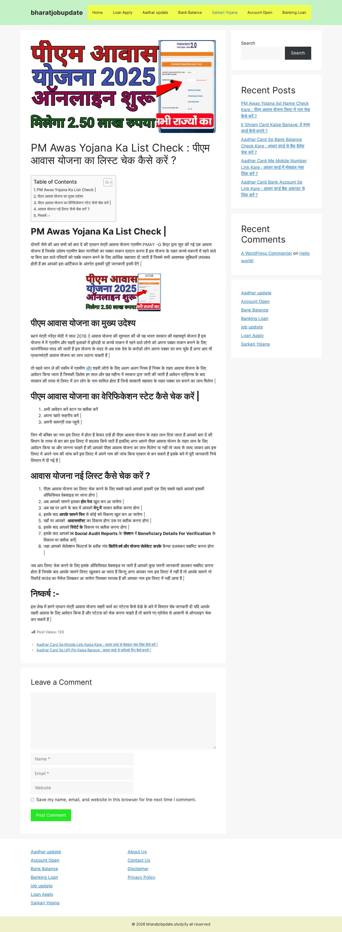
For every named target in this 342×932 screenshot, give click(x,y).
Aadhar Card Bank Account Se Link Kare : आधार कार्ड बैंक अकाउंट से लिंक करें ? (273, 188)
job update (252, 327)
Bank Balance (190, 12)
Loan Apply (122, 12)
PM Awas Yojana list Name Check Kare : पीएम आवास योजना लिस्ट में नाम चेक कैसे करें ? (275, 110)
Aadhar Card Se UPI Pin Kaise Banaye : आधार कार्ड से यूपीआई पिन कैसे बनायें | (94, 650)
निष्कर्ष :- (44, 215)
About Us (137, 851)
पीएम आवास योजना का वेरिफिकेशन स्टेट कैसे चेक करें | (74, 202)
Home (97, 12)
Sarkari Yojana (224, 12)
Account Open (259, 12)
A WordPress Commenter (266, 253)
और (89, 368)
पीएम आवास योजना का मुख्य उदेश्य (61, 196)
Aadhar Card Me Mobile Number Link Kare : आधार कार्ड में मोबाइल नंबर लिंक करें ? (274, 167)
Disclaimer (138, 868)
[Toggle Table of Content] (105, 182)
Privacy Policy (141, 877)
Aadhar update (155, 12)
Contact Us (139, 860)
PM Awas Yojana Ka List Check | (66, 189)
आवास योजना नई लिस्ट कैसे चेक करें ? (64, 209)
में (89, 336)
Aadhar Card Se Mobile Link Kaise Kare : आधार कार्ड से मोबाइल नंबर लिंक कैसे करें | (97, 644)
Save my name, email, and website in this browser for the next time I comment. (116, 799)
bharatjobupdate (57, 12)
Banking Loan (294, 12)
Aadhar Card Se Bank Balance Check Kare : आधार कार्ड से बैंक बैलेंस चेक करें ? (272, 146)
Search (248, 43)
